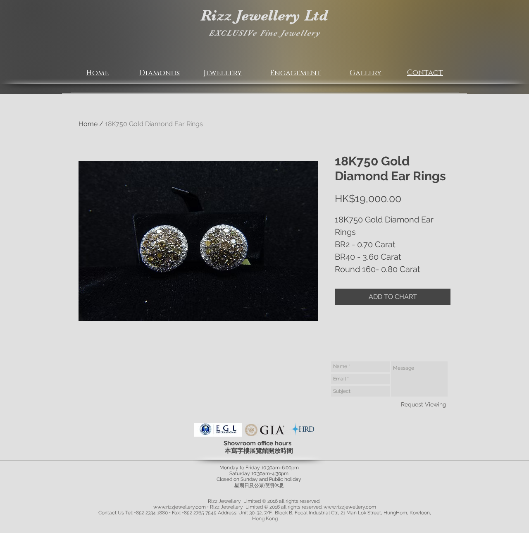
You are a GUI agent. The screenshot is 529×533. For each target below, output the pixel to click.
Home (88, 124)
